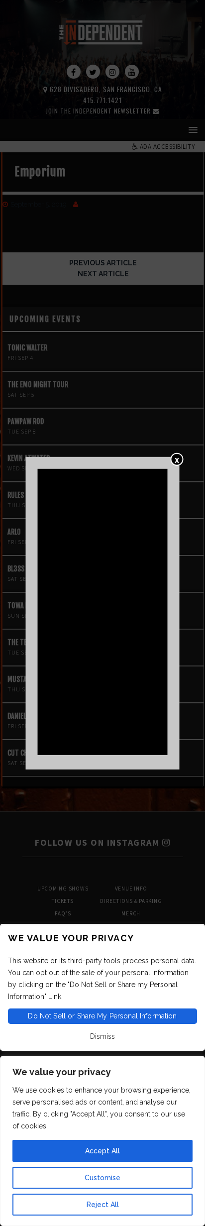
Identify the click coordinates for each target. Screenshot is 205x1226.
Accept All (102, 1151)
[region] (102, 1141)
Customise (102, 1178)
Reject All (103, 1205)
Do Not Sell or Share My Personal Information (102, 1016)
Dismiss (102, 1036)
